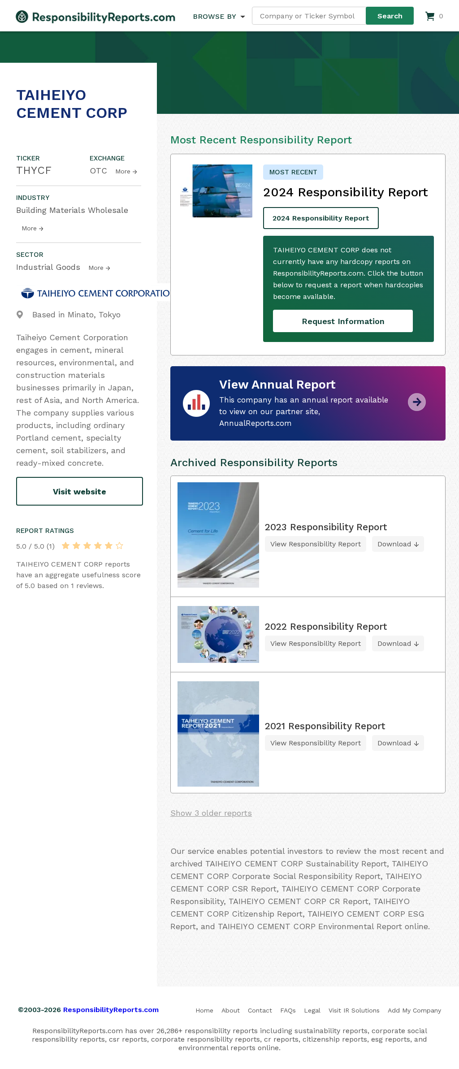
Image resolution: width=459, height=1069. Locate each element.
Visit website (79, 491)
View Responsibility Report (315, 544)
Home (204, 1010)
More (122, 171)
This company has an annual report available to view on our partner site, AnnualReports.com (303, 411)
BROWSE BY (214, 16)
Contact (260, 1010)
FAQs (288, 1010)
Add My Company (414, 1010)
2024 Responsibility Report (321, 218)
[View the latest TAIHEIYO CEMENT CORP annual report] (417, 407)
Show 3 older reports (211, 813)
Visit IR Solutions (354, 1010)
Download (394, 544)
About (230, 1010)
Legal (312, 1010)
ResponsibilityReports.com (111, 1009)
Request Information (343, 321)
